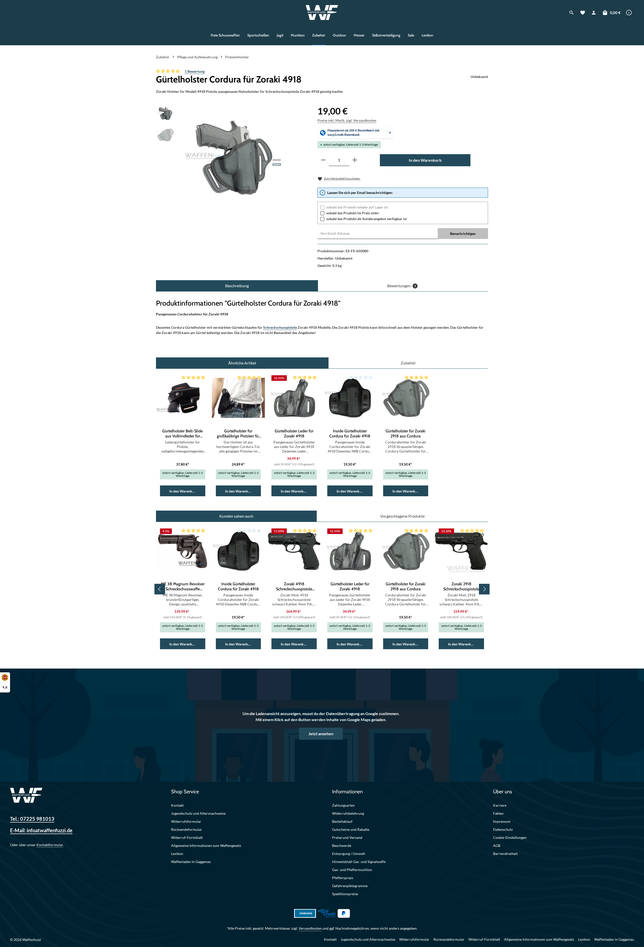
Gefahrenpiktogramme (350, 886)
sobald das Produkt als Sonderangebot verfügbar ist (366, 219)
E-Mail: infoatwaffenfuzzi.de (41, 830)
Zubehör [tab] (408, 362)
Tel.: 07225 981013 (32, 819)
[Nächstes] (484, 589)
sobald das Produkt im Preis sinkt (352, 213)
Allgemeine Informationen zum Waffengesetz (206, 845)
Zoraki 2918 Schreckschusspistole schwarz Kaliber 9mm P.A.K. (461, 587)
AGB (496, 845)
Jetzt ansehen (320, 733)
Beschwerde (341, 845)
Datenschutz (503, 829)
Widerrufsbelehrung (348, 813)
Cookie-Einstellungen (510, 837)
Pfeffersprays (342, 878)
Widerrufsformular (186, 821)
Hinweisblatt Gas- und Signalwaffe (359, 861)
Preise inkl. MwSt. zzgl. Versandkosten (346, 120)
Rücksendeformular (186, 829)
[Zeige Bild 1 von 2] (277, 160)
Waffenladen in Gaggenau (191, 861)
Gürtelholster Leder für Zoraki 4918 (294, 433)
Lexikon (177, 853)
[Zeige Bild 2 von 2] (277, 164)
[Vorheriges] (159, 589)
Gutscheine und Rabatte (350, 829)
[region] (221, 158)
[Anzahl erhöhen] (354, 160)
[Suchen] (572, 13)
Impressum (501, 821)
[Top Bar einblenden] (629, 13)
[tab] (237, 285)
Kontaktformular (49, 845)
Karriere (499, 805)
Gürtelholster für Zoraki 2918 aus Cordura (405, 433)
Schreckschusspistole (280, 327)
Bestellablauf (342, 821)
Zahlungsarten (343, 805)
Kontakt (177, 805)
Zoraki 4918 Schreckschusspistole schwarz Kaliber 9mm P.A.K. (294, 587)
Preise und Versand (347, 837)
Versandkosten (310, 928)
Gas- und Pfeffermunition (352, 870)
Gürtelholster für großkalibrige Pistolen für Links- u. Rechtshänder (238, 434)
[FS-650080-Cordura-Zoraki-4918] (233, 158)
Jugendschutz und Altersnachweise (198, 813)
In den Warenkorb (425, 160)
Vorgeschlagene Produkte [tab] (402, 516)
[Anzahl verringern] (323, 160)
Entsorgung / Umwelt (348, 853)
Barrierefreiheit (505, 853)
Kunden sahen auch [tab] (236, 516)
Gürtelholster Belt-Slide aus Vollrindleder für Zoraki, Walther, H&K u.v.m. (182, 434)
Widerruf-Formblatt (187, 837)
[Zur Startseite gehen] (322, 12)
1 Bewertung (195, 71)
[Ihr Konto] (594, 13)
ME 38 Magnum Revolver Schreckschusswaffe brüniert (183, 587)
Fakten (498, 813)
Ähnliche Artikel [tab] (242, 362)
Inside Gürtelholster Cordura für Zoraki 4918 (349, 433)
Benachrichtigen (463, 233)
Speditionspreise (345, 894)
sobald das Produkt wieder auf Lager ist (357, 207)
